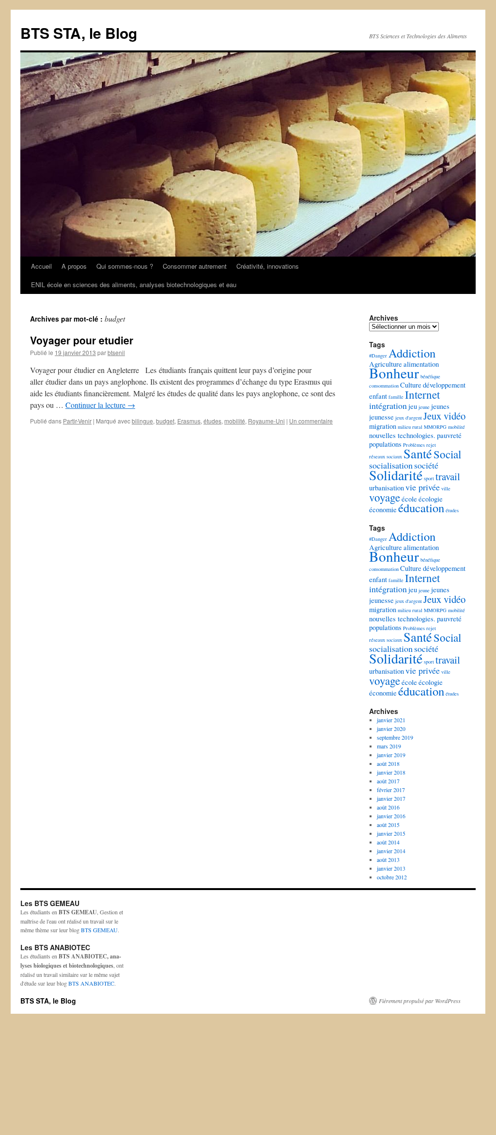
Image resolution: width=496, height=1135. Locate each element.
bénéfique (430, 376)
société (426, 465)
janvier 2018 (391, 772)
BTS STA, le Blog (78, 32)
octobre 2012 (392, 877)
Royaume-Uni (266, 421)
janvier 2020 (391, 728)
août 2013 (388, 859)
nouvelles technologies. (402, 435)
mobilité (234, 421)
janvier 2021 (391, 720)
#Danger (378, 355)
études (212, 421)
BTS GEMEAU (99, 930)
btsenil (116, 352)
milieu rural (410, 426)
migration (382, 426)
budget (165, 421)
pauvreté (449, 435)
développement (444, 384)
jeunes (440, 406)
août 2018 (388, 763)
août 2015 (388, 824)
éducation (421, 508)
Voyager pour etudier (81, 340)
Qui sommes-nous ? (124, 266)
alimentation (421, 364)
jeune (424, 407)
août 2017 (388, 781)
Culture (410, 384)
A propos (74, 266)
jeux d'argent (408, 417)
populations (385, 444)
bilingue (142, 421)
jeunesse (381, 417)
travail (447, 476)
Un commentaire (311, 421)
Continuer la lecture (100, 405)
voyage (384, 497)
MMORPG (435, 426)
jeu (412, 406)
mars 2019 (389, 746)
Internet (422, 394)
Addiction (411, 353)
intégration (388, 405)
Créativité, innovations (267, 266)
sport (429, 478)
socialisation (391, 465)
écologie (430, 498)
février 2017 (391, 790)
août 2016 (388, 807)
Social (447, 454)
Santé (417, 453)
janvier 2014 (391, 851)
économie (383, 509)
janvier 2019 (391, 755)
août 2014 (388, 842)
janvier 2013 (391, 868)
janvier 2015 (391, 833)
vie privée (422, 487)
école (409, 498)
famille (395, 396)
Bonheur (394, 372)
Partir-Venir (77, 421)
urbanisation (386, 487)
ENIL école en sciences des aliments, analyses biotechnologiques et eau (133, 284)
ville (445, 488)
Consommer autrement (195, 266)
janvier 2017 (391, 798)
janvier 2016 (391, 816)
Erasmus (189, 421)
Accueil (41, 266)
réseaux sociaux (385, 456)
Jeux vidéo (444, 415)
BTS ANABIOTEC (91, 983)
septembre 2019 (395, 737)
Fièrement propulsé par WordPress (420, 1001)
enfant (378, 396)
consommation (384, 385)
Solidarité (395, 475)
